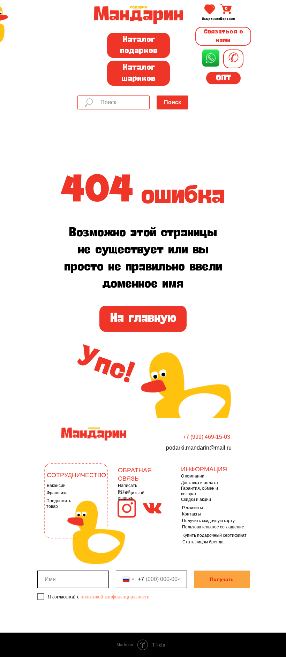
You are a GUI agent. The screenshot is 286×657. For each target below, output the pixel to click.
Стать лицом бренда (203, 542)
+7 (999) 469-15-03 (206, 437)
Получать (222, 579)
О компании (192, 476)
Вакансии (56, 485)
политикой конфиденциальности (115, 596)
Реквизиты (192, 507)
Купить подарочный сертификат (214, 535)
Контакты (191, 514)
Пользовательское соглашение (213, 527)
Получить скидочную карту (208, 520)
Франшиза (57, 492)
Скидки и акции (196, 499)
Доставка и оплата (199, 482)
